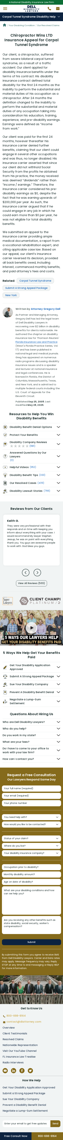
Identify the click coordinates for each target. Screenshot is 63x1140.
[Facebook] (22, 1070)
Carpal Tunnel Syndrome (35, 280)
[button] (5, 8)
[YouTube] (5, 1070)
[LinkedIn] (13, 1070)
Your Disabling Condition (22, 25)
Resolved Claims (13, 1039)
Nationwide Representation (20, 1045)
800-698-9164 (47, 1136)
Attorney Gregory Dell (45, 309)
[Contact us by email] (56, 9)
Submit (31, 942)
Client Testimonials (15, 1033)
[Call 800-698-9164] (48, 9)
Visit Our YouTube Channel (20, 1051)
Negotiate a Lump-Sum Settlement (25, 1111)
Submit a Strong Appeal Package (24, 1093)
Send (55, 1123)
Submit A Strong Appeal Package (26, 288)
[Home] (4, 25)
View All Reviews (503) (31, 583)
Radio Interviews (13, 1062)
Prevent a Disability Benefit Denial (24, 1105)
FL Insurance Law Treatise (19, 1057)
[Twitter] (30, 1070)
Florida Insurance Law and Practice (37, 342)
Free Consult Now (15, 1136)
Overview (9, 1028)
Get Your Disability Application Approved (29, 1087)
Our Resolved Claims (48, 25)
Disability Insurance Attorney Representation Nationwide (31, 8)
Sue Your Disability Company (21, 1099)
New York (11, 295)
